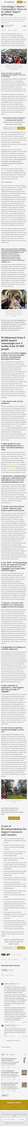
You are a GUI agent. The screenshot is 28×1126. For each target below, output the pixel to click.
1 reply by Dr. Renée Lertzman (13, 1040)
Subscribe (19, 2)
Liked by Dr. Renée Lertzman (11, 985)
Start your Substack (10, 1119)
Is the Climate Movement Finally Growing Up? (8, 1059)
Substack (7, 1123)
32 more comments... (6, 1047)
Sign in (25, 2)
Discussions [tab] (12, 1054)
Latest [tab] (6, 1054)
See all (4, 1095)
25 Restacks (18, 954)
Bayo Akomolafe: (10, 468)
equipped (5, 568)
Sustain (5, 691)
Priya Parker (8, 219)
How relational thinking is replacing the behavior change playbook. (10, 1062)
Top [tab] (3, 1054)
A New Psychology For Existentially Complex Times (10, 1071)
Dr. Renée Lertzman (9, 25)
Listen (24, 26)
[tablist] (7, 970)
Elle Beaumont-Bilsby (9, 983)
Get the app (21, 1119)
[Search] (25, 1054)
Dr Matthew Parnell (9, 1025)
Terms (19, 1114)
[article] (14, 1063)
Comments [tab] (4, 970)
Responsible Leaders (13, 464)
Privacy (15, 1114)
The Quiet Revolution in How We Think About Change (9, 1084)
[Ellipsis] (26, 983)
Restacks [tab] (11, 970)
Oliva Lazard (13, 426)
